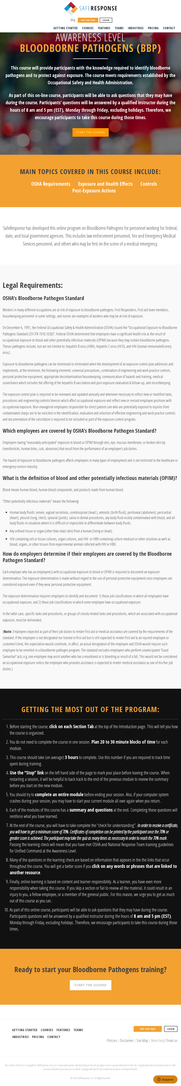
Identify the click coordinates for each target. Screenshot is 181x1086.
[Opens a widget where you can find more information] (165, 1079)
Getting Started (65, 28)
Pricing (153, 28)
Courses (88, 28)
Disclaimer (126, 1040)
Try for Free (88, 20)
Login (106, 20)
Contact (169, 28)
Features (104, 28)
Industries (136, 28)
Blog (73, 20)
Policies (112, 1040)
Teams (119, 28)
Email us (172, 1040)
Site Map (142, 1040)
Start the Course (90, 132)
